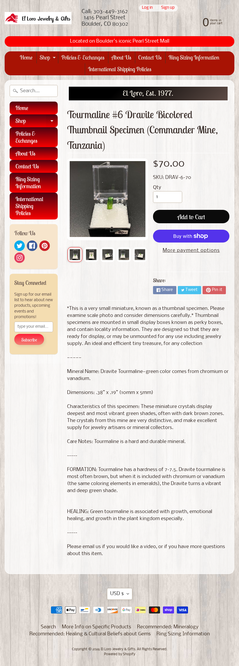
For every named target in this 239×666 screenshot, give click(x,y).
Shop (48, 58)
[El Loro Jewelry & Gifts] (38, 18)
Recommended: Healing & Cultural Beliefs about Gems (90, 634)
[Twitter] (19, 245)
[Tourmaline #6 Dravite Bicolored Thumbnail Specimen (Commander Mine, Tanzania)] (75, 254)
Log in (147, 8)
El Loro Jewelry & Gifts (118, 649)
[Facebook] (32, 245)
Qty (157, 187)
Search (48, 627)
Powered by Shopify (119, 654)
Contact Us (149, 57)
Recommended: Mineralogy (167, 627)
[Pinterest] (44, 245)
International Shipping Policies (119, 69)
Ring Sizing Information (193, 57)
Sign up (168, 8)
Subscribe (29, 340)
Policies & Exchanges (82, 57)
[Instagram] (19, 257)
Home (26, 57)
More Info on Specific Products (96, 627)
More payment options (191, 250)
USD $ (117, 594)
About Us (121, 57)
